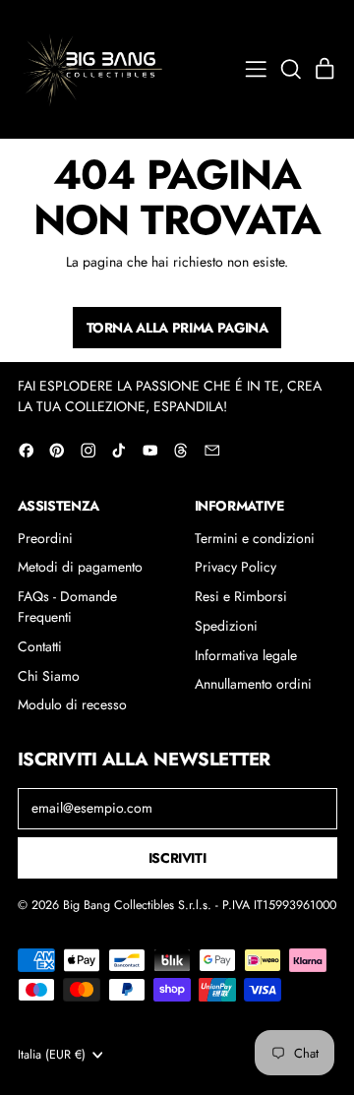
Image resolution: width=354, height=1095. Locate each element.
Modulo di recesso (72, 704)
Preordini (45, 538)
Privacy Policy (235, 567)
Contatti (40, 646)
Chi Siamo (49, 676)
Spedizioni (226, 626)
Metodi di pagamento (80, 567)
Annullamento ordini (253, 684)
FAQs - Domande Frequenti (67, 606)
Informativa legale (246, 655)
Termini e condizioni (255, 538)
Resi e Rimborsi (241, 596)
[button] (290, 69)
